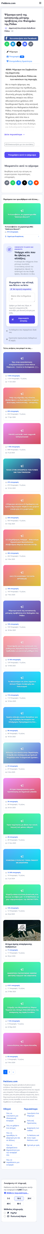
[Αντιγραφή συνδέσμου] (30, 44)
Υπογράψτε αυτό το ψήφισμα (22, 155)
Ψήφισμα (13, 51)
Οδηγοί (7, 1108)
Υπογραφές (16, 56)
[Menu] (40, 3)
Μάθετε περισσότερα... (17, 1193)
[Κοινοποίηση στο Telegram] (12, 44)
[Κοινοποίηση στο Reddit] (36, 182)
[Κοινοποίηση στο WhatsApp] (6, 44)
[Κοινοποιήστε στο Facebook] (18, 182)
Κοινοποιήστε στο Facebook (23, 38)
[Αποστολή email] (24, 44)
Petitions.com (8, 3)
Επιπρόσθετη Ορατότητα (20, 61)
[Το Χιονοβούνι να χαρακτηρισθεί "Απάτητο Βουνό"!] (22, 221)
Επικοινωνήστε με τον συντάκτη (20, 144)
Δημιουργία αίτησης (23, 319)
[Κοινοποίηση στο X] (18, 44)
